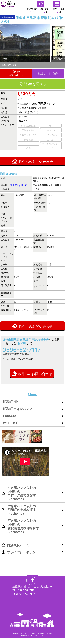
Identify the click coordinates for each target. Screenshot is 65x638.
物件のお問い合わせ (16, 73)
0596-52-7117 (22, 349)
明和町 (32, 580)
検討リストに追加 (48, 73)
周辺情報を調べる (32, 84)
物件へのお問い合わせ (36, 162)
